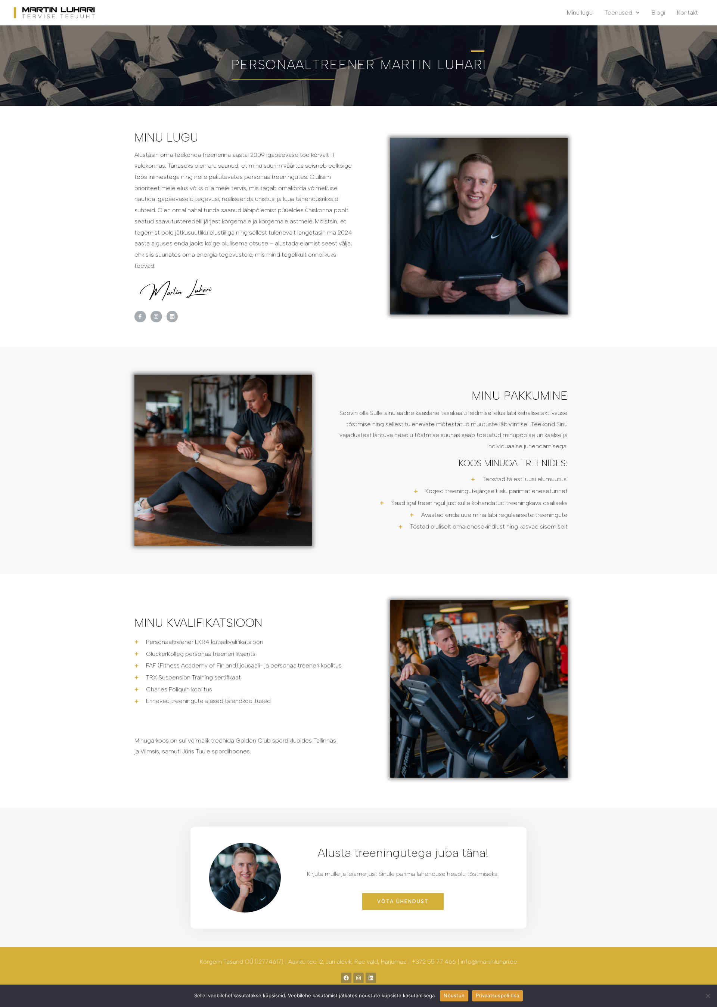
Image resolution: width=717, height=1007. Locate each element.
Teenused (618, 12)
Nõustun (454, 995)
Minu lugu (580, 12)
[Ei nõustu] (707, 996)
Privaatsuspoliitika (497, 995)
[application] (636, 12)
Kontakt (687, 12)
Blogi (658, 12)
